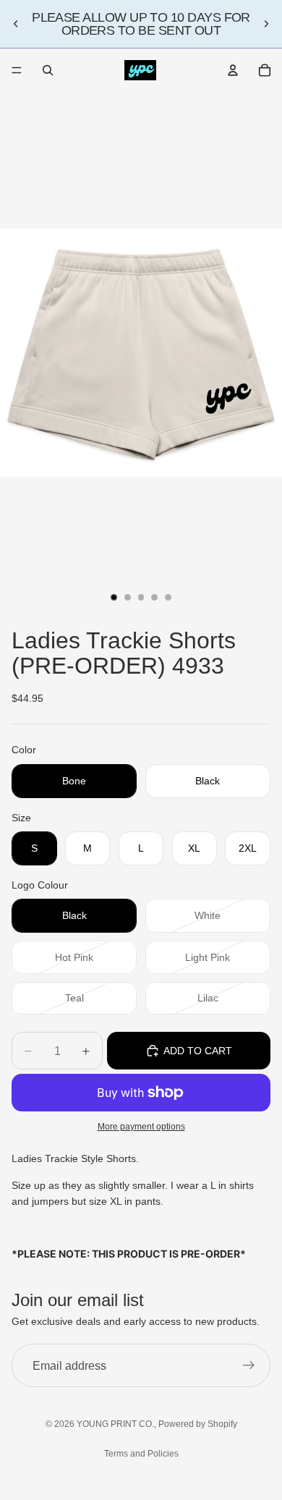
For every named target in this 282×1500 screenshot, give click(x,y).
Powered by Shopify (197, 1424)
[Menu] (16, 70)
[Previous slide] (16, 24)
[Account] (233, 70)
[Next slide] (266, 24)
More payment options (141, 1126)
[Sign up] (249, 1366)
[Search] (48, 70)
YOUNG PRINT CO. (115, 1424)
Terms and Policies (141, 1454)
